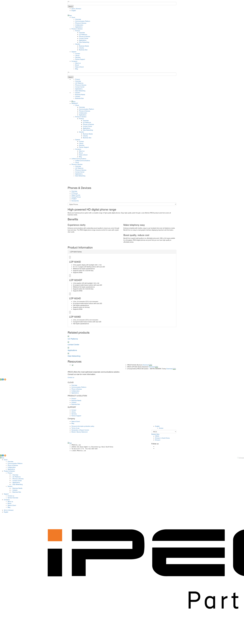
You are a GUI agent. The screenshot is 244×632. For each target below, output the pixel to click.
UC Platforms (83, 34)
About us (78, 63)
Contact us (71, 377)
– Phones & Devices (17, 479)
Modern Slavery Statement (79, 432)
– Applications (15, 482)
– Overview (14, 475)
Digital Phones (75, 195)
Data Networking (84, 42)
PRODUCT (74, 103)
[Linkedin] (3, 379)
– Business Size (16, 492)
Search (70, 6)
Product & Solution (77, 29)
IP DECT (74, 199)
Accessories (75, 201)
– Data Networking (17, 484)
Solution (77, 44)
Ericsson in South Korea (162, 438)
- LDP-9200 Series (75, 252)
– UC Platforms (16, 477)
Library (77, 55)
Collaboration (79, 25)
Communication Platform (82, 21)
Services (77, 57)
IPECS (157, 436)
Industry (81, 48)
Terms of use (75, 428)
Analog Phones (76, 197)
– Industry (14, 490)
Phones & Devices (80, 23)
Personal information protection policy (82, 426)
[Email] (1, 379)
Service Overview (13, 498)
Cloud (73, 17)
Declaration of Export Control (80, 430)
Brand (77, 65)
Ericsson (157, 440)
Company (74, 61)
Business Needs (84, 46)
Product (77, 31)
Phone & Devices (76, 389)
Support (73, 52)
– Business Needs (16, 488)
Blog (76, 69)
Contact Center (83, 38)
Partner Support (80, 59)
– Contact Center (16, 481)
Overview (78, 19)
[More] (5, 379)
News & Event (79, 67)
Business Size (83, 50)
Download (146, 365)
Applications (79, 27)
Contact (77, 53)
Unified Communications (78, 159)
